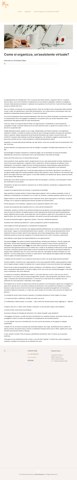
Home (20, 11)
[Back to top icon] (38, 471)
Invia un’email (32, 357)
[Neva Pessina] (5, 4)
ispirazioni (28, 11)
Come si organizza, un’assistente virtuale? (46, 11)
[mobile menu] (74, 4)
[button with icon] (29, 364)
